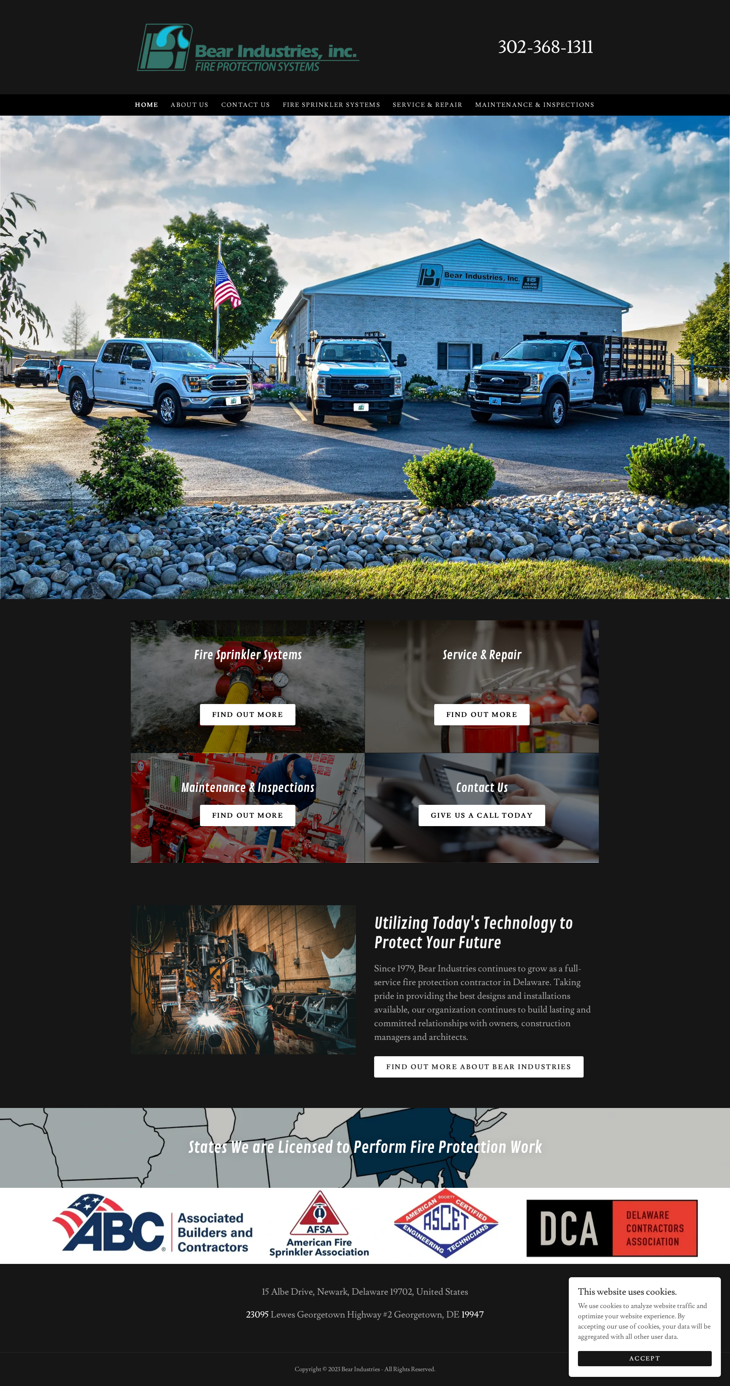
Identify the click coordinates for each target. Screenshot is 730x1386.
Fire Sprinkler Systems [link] (332, 105)
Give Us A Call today (482, 815)
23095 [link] (257, 1315)
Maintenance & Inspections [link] (535, 105)
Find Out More (481, 714)
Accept (644, 1358)
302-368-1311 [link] (545, 47)
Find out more (247, 714)
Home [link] (147, 105)
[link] (248, 45)
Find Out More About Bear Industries (478, 1067)
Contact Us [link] (246, 105)
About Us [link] (190, 105)
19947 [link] (473, 1315)
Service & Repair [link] (428, 105)
